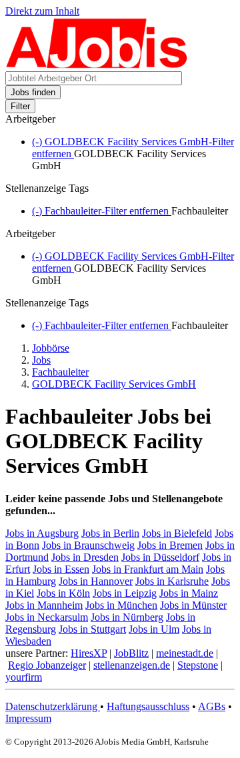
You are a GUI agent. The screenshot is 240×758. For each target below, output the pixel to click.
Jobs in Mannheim (44, 605)
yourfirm (23, 677)
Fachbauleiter (60, 372)
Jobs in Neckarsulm (46, 617)
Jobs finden (33, 92)
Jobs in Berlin (110, 533)
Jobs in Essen (61, 569)
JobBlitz (131, 653)
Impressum (28, 718)
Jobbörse (50, 348)
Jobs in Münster (193, 605)
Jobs (41, 360)
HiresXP (89, 653)
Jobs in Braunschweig (88, 545)
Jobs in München (121, 605)
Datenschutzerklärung (52, 706)
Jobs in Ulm (154, 629)
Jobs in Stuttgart (92, 629)
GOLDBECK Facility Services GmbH (114, 384)
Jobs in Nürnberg (127, 617)
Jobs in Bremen (170, 545)
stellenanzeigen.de (131, 665)
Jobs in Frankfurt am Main (147, 569)
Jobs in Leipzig (125, 593)
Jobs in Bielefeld (177, 533)
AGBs (211, 706)
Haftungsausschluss (148, 706)
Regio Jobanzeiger (47, 665)
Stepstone (197, 665)
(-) (101, 210)
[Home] (97, 65)
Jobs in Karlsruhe (172, 581)
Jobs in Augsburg (42, 533)
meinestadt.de (184, 653)
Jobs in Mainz (188, 593)
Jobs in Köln (63, 593)
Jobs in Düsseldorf (160, 557)
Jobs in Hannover (96, 581)
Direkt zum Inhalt (42, 11)
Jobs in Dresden (85, 557)
